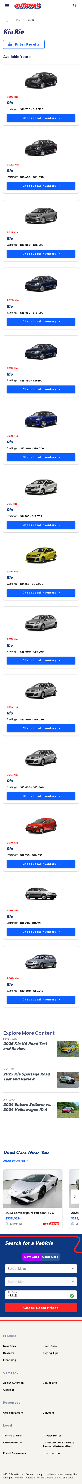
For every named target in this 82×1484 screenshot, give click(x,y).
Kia (18, 20)
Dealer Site (50, 1383)
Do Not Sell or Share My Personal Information (58, 1444)
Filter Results (27, 44)
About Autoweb (13, 1383)
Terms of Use (12, 1435)
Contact (8, 1390)
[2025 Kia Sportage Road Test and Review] (68, 1080)
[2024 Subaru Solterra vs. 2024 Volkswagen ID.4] (68, 1110)
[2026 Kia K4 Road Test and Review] (68, 1049)
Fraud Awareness (14, 1453)
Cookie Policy (12, 1442)
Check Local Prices (41, 1308)
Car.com (48, 1412)
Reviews (8, 1353)
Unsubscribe (51, 1453)
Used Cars (50, 1257)
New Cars (31, 1257)
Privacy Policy (52, 1435)
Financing (9, 1360)
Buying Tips (51, 1353)
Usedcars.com (13, 1412)
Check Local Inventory (39, 118)
